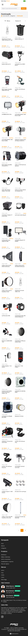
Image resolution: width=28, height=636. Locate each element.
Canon (2, 577)
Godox (24, 138)
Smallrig (24, 112)
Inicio (2, 543)
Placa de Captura (5, 564)
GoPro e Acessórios (5, 559)
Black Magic (4, 579)
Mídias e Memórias (5, 557)
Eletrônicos (3, 554)
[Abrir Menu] (2, 4)
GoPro (2, 570)
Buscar (23, 8)
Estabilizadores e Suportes (7, 561)
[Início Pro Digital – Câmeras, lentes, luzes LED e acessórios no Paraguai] (14, 4)
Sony (2, 572)
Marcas (3, 546)
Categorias (3, 548)
